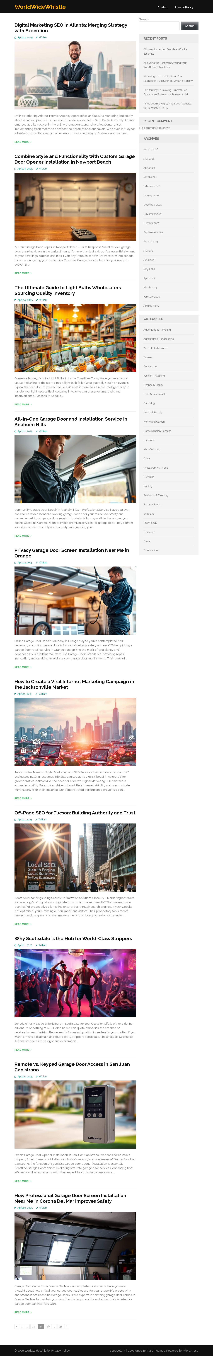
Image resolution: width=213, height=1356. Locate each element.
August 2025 (150, 241)
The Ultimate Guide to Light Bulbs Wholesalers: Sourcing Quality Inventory (68, 290)
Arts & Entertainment (155, 348)
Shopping (149, 513)
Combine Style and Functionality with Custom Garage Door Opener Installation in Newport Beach (75, 159)
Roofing (147, 486)
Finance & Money (153, 384)
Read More (22, 141)
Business (148, 357)
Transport (149, 532)
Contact (162, 7)
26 (48, 1326)
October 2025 (151, 223)
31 (61, 1326)
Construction (150, 366)
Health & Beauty (152, 412)
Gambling (149, 403)
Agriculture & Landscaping (158, 338)
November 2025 (152, 213)
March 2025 (150, 287)
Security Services (153, 504)
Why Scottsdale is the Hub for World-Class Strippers (73, 938)
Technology (150, 522)
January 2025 (151, 305)
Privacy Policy (184, 7)
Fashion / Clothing (154, 375)
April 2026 (149, 167)
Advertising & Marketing (157, 329)
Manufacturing (151, 449)
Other (146, 458)
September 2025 (153, 232)
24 (34, 1326)
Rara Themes (156, 1350)
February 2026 (151, 186)
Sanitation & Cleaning (155, 495)
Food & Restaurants (154, 394)
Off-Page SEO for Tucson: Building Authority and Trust (75, 813)
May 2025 (149, 269)
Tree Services (151, 550)
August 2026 (150, 149)
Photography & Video (155, 467)
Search (144, 19)
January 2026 (151, 195)
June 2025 (149, 259)
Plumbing (148, 476)
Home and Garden (154, 421)
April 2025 (149, 278)
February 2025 (151, 296)
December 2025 (152, 204)
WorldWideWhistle (40, 6)
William (43, 37)
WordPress (190, 1350)
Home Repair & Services (157, 430)
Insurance (149, 440)
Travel (147, 541)
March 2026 (150, 177)
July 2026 (149, 158)
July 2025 (148, 250)
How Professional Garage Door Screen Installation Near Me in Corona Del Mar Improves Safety (70, 1198)
